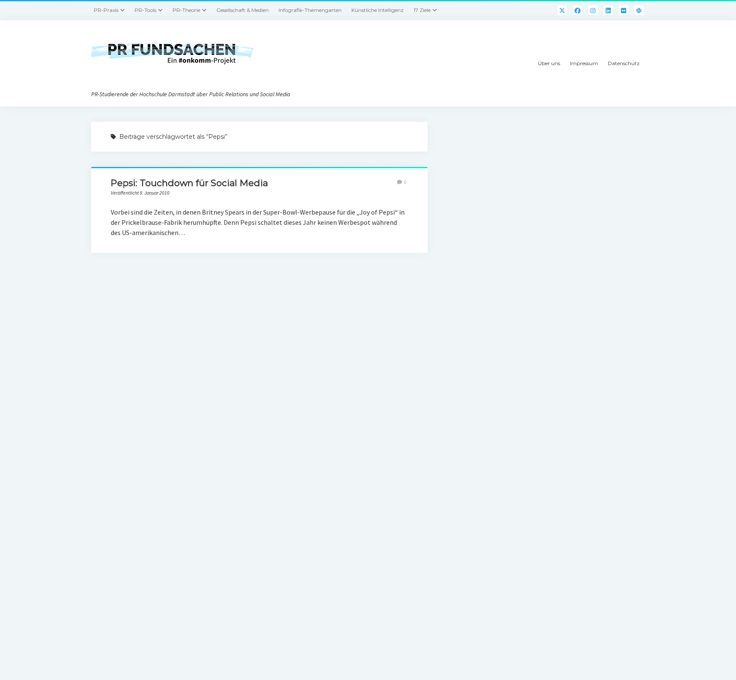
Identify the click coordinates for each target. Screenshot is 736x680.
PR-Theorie (186, 10)
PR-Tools (145, 10)
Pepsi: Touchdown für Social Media (189, 183)
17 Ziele (422, 10)
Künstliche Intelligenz (377, 10)
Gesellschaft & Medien (242, 10)
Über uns (549, 63)
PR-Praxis (106, 10)
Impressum (584, 63)
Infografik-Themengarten (310, 10)
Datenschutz (624, 63)
